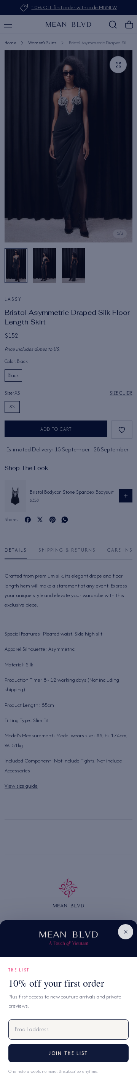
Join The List (68, 1053)
